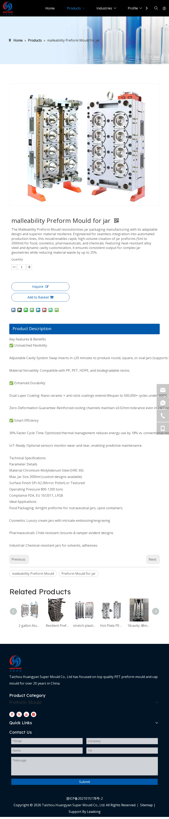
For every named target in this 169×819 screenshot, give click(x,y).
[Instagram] (33, 714)
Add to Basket (38, 297)
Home (50, 8)
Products (74, 8)
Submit (84, 782)
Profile (133, 8)
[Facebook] (12, 714)
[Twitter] (19, 714)
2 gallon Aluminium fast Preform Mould (30, 625)
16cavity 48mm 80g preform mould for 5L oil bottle (138, 625)
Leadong (94, 811)
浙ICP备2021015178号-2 (84, 798)
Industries (104, 8)
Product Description (32, 328)
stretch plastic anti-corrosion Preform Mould (84, 625)
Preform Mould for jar (78, 573)
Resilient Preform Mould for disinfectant (57, 625)
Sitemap (146, 805)
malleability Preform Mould (33, 573)
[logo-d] (15, 663)
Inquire (37, 286)
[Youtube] (26, 714)
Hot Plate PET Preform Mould (111, 625)
